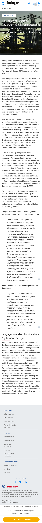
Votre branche (8, 418)
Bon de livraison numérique (9, 455)
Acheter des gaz (9, 414)
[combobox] (29, 3)
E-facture (7, 450)
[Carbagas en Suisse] (13, 3)
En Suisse (7, 469)
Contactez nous (9, 440)
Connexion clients (9, 437)
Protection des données (21, 513)
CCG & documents (13, 510)
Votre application (9, 421)
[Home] (10, 486)
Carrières (7, 473)
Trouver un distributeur (7, 445)
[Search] (29, 3)
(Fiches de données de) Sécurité (10, 426)
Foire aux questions (10, 465)
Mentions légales (27, 510)
